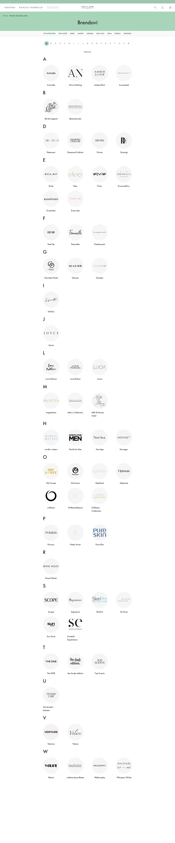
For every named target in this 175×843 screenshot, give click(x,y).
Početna (5, 16)
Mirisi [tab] (72, 33)
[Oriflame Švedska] (87, 7)
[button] (38, 33)
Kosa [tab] (109, 33)
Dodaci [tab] (118, 33)
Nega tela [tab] (100, 33)
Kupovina (10, 7)
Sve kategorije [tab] (49, 33)
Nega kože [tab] (63, 33)
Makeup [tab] (81, 33)
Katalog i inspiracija (31, 7)
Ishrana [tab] (90, 33)
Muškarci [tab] (128, 33)
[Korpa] (170, 7)
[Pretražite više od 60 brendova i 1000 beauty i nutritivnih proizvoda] (155, 7)
